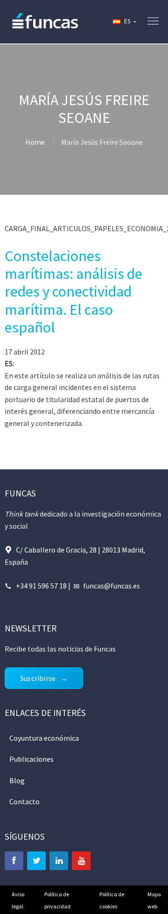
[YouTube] (81, 860)
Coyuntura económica (44, 738)
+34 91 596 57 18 (41, 585)
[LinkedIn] (58, 860)
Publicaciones (31, 759)
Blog (17, 780)
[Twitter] (36, 860)
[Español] (124, 21)
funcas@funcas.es (111, 585)
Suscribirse (38, 678)
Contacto (24, 801)
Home (35, 142)
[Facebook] (14, 860)
